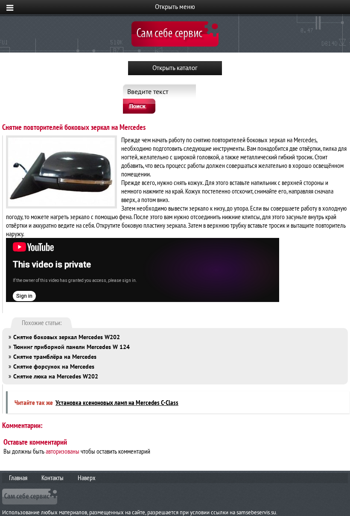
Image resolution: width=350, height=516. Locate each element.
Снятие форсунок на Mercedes (53, 366)
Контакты (52, 477)
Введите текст (147, 91)
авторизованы (62, 451)
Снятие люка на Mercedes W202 (55, 376)
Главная (18, 477)
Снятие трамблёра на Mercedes (54, 357)
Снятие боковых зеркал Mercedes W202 (66, 337)
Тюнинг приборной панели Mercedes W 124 (71, 347)
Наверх (87, 477)
